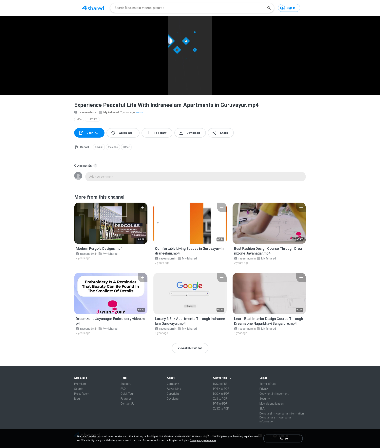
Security (264, 398)
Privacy (264, 388)
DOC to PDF (220, 383)
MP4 (79, 119)
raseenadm (86, 112)
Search (78, 388)
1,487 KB (92, 119)
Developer (173, 398)
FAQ (123, 388)
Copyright (173, 393)
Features (126, 398)
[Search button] (269, 8)
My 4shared (111, 112)
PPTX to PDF (221, 388)
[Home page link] (93, 8)
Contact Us (127, 403)
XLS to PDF (220, 398)
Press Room (81, 393)
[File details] (110, 223)
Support (126, 383)
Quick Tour (127, 393)
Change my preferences (203, 440)
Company (173, 383)
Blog (77, 398)
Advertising (174, 388)
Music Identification (271, 403)
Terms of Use (267, 383)
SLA (262, 408)
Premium (80, 383)
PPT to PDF (220, 403)
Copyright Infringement (274, 393)
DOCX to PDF (221, 393)
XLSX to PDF (221, 408)
